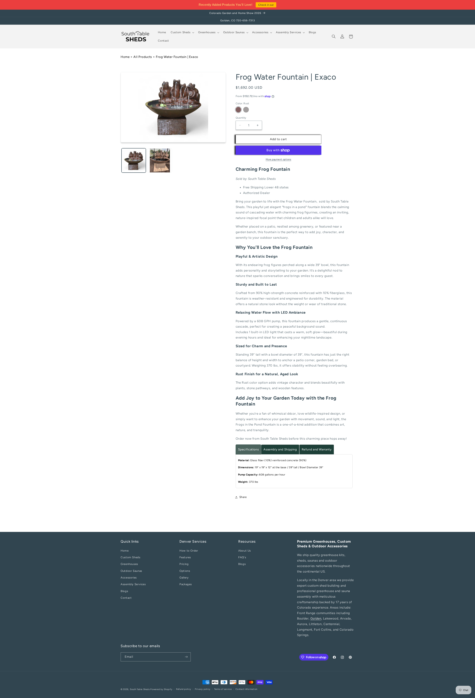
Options (184, 571)
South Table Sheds (140, 689)
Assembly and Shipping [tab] (280, 449)
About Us (244, 550)
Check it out (266, 4)
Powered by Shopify (161, 689)
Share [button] (243, 497)
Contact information (246, 689)
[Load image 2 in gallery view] (160, 160)
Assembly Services (133, 584)
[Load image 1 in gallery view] (134, 160)
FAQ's (242, 557)
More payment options (278, 159)
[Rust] (238, 109)
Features (185, 557)
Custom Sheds (130, 557)
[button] (182, 32)
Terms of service (223, 689)
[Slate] (246, 109)
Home (125, 57)
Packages (185, 584)
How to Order (188, 550)
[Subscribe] (186, 656)
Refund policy (183, 689)
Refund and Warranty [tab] (317, 449)
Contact (126, 598)
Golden (315, 618)
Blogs (124, 591)
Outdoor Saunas (131, 571)
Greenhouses (129, 564)
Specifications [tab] (248, 449)
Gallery (184, 577)
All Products (142, 57)
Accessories (129, 577)
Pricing (184, 564)
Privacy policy (202, 689)
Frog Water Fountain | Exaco (177, 57)
